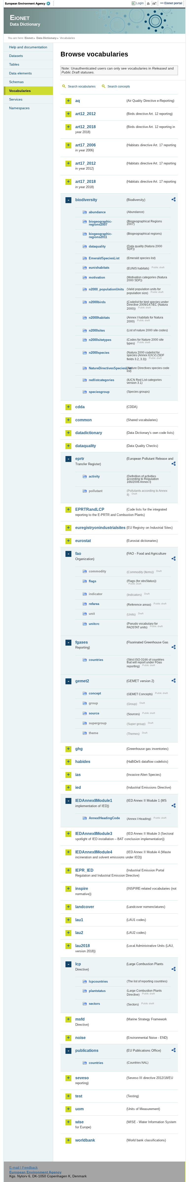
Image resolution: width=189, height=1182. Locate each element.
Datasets (16, 56)
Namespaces (19, 108)
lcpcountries (98, 981)
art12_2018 (85, 127)
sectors (94, 1004)
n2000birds (97, 302)
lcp (78, 964)
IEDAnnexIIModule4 (93, 852)
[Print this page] (149, 3)
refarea (94, 604)
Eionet (29, 37)
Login (140, 3)
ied (78, 787)
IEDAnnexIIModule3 (93, 833)
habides (82, 761)
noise (80, 1038)
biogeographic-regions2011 (100, 235)
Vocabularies (20, 91)
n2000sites (97, 330)
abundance (97, 212)
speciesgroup (99, 392)
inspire (81, 888)
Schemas (16, 82)
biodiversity (86, 200)
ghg (79, 749)
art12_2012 (85, 114)
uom (79, 1109)
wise (79, 1122)
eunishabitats (99, 267)
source (94, 713)
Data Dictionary (46, 37)
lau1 (79, 920)
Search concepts (119, 86)
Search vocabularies (81, 86)
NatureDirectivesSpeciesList (107, 368)
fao (78, 553)
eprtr (79, 459)
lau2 (79, 933)
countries (96, 660)
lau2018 (82, 946)
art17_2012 (85, 163)
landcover (84, 907)
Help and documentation (28, 47)
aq (77, 101)
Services (15, 99)
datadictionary (88, 433)
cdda (80, 407)
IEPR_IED (84, 870)
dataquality (97, 246)
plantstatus (97, 991)
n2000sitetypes (100, 340)
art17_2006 (85, 145)
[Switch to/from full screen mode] (155, 3)
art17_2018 (85, 181)
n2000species (99, 352)
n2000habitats (99, 317)
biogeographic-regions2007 (100, 223)
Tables (14, 64)
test (78, 1096)
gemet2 (82, 681)
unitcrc (94, 624)
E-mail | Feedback (23, 1167)
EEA (29, 3)
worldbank (85, 1140)
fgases (81, 642)
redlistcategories (101, 380)
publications (86, 1050)
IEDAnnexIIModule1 (93, 800)
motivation (97, 277)
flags (92, 581)
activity (94, 476)
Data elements (20, 73)
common (83, 420)
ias (78, 775)
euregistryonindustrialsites (100, 528)
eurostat (83, 541)
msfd (80, 1019)
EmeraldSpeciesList (104, 258)
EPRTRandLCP (89, 509)
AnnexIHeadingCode (104, 818)
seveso (82, 1078)
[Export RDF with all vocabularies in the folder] (173, 200)
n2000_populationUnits (106, 289)
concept (95, 693)
